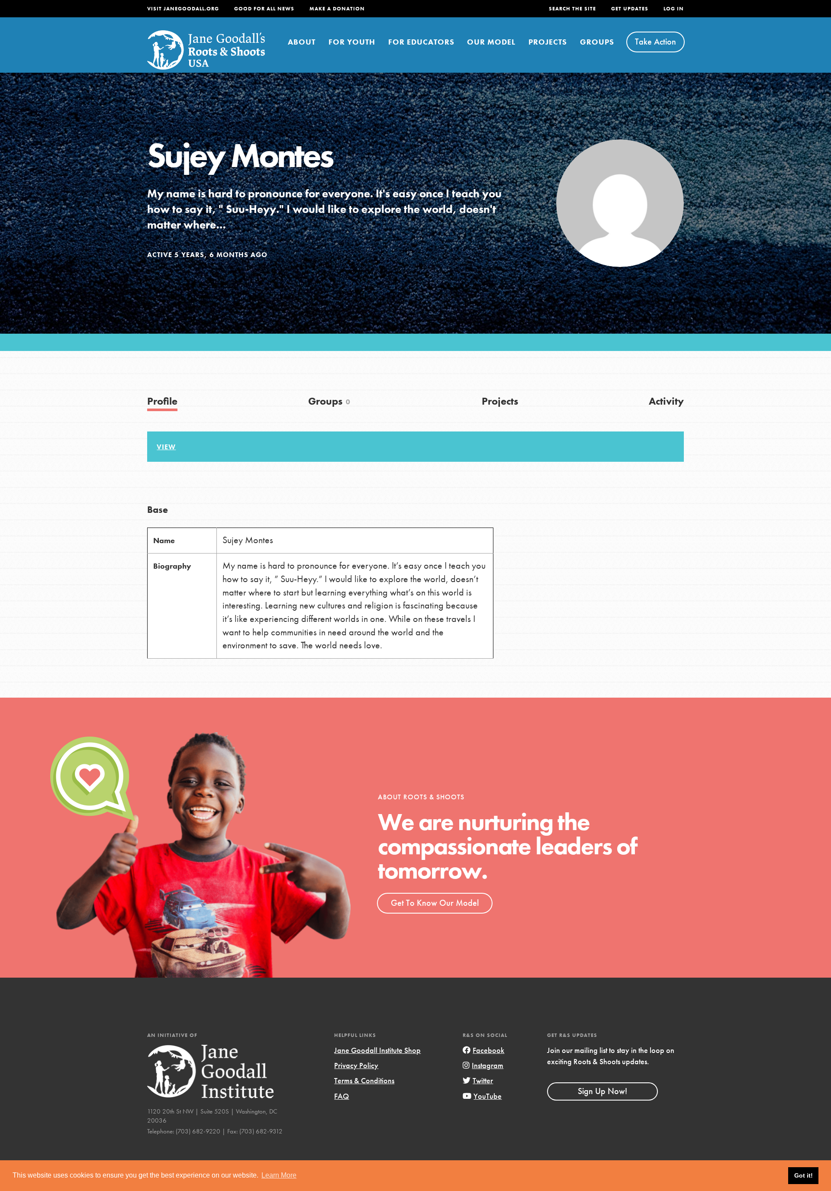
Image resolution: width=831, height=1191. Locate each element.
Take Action (655, 41)
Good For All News (264, 8)
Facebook (488, 1050)
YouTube (487, 1096)
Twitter (483, 1080)
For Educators (421, 42)
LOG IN (674, 8)
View (166, 446)
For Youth (352, 42)
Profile (162, 401)
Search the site (572, 8)
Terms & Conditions (364, 1080)
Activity (666, 401)
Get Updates (629, 8)
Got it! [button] (803, 1175)
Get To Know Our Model (435, 902)
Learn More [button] (278, 1175)
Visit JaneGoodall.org (183, 8)
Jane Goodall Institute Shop (377, 1050)
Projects (547, 42)
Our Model (491, 42)
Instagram (487, 1065)
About (302, 42)
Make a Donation (337, 8)
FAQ (341, 1096)
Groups (597, 42)
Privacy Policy (356, 1065)
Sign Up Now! (602, 1091)
